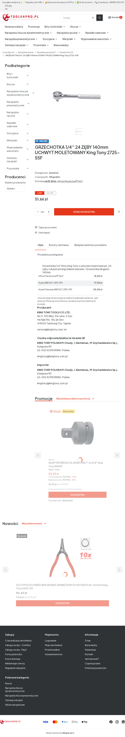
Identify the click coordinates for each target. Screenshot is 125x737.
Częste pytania (92, 663)
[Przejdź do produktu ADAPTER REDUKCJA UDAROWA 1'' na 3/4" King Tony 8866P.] (77, 433)
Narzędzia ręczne (25, 52)
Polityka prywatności (95, 668)
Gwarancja (90, 649)
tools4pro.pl (8, 52)
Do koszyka (77, 494)
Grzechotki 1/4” (67, 52)
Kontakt (89, 654)
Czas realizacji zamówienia (18, 640)
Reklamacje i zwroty (15, 663)
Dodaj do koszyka (84, 211)
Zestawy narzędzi (14, 700)
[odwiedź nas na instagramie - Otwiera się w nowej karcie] (117, 722)
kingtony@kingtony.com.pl (52, 356)
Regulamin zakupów (15, 668)
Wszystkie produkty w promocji (73, 398)
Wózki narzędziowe (15, 704)
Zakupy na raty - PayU (16, 649)
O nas (88, 640)
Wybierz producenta (15, 182)
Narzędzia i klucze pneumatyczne (21, 695)
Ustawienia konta (53, 654)
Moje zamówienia (53, 645)
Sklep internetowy (59, 733)
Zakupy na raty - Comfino (18, 645)
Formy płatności (13, 654)
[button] (99, 17)
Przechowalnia (52, 649)
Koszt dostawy (12, 658)
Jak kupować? (92, 658)
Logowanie (50, 640)
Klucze (8, 683)
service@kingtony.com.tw (52, 329)
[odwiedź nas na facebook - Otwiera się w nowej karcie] (111, 722)
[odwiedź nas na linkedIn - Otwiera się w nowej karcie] (123, 722)
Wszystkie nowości (32, 523)
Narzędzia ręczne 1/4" (46, 52)
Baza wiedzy (91, 645)
